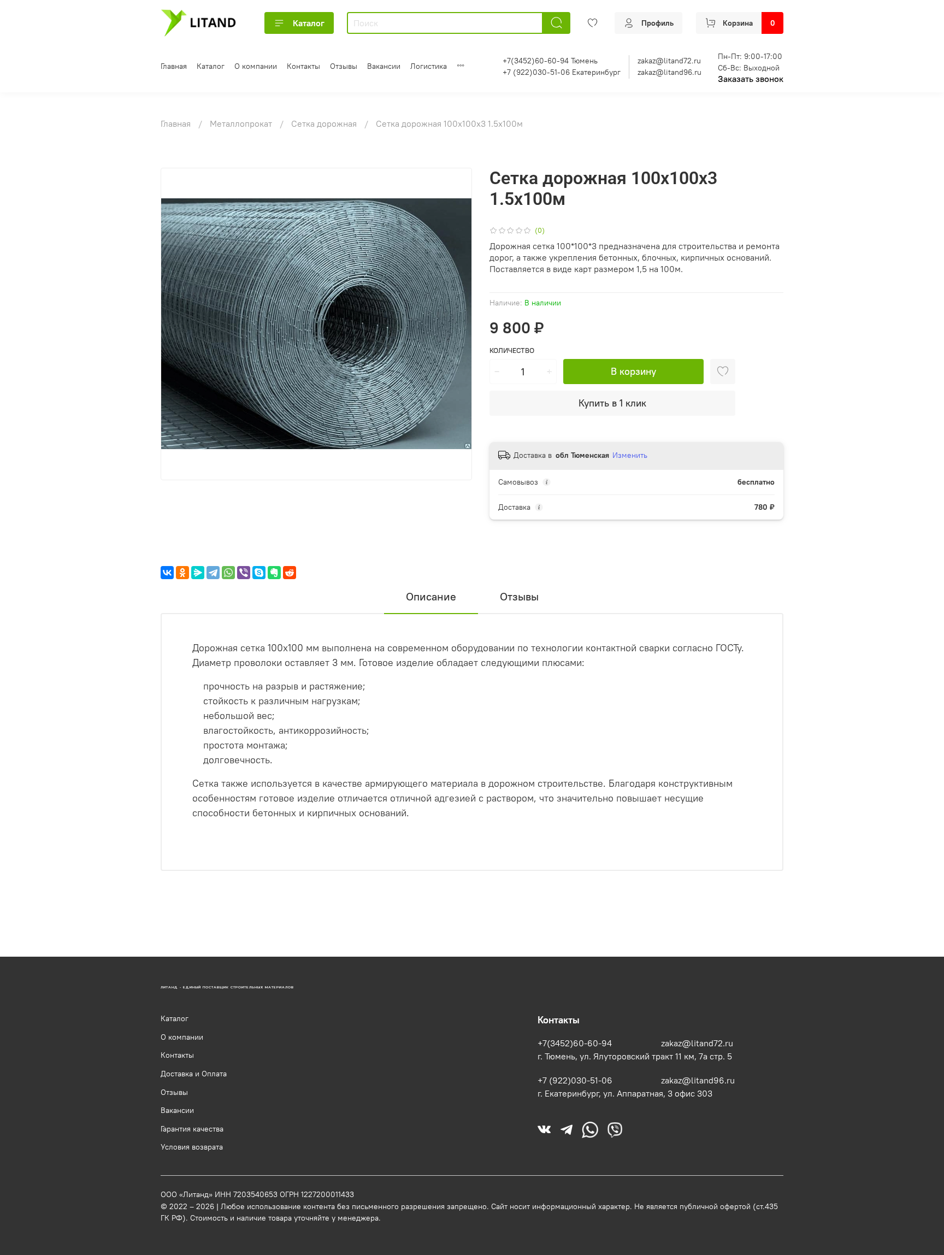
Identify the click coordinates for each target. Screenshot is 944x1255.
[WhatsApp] (228, 572)
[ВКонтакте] (167, 572)
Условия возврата (192, 1147)
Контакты (303, 66)
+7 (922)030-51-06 (575, 1080)
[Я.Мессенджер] (197, 572)
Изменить (629, 455)
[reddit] (289, 572)
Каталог (308, 22)
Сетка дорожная (325, 123)
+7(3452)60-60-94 (575, 1043)
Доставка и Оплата (194, 1074)
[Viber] (243, 572)
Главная (174, 66)
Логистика (428, 66)
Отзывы (343, 66)
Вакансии (383, 66)
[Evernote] (274, 572)
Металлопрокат (242, 123)
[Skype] (259, 572)
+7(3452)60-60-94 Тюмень (550, 61)
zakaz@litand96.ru (669, 72)
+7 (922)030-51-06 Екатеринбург (562, 72)
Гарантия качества (192, 1129)
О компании (255, 66)
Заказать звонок (750, 78)
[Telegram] (213, 572)
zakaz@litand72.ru (669, 61)
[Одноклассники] (182, 572)
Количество (511, 350)
